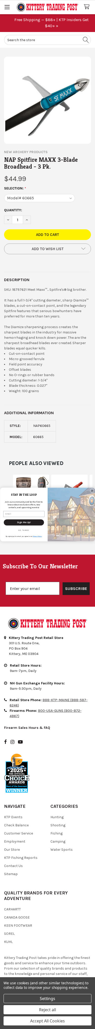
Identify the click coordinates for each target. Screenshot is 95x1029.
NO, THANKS (23, 530)
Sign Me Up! (24, 522)
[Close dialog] (92, 490)
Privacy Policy (37, 536)
